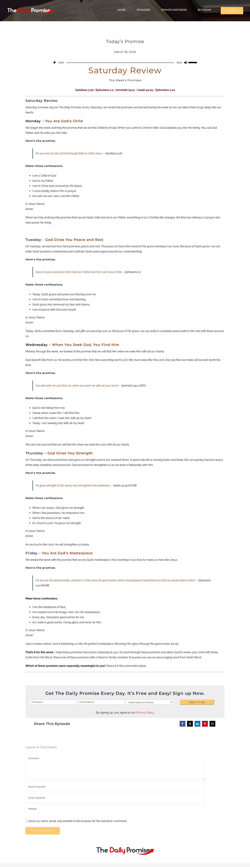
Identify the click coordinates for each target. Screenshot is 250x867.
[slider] (193, 62)
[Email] (212, 723)
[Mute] (185, 62)
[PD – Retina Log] (30, 7)
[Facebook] (182, 723)
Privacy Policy (145, 712)
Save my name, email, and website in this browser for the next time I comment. (78, 821)
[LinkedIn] (197, 723)
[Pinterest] (205, 723)
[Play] (54, 62)
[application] (125, 62)
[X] (190, 723)
